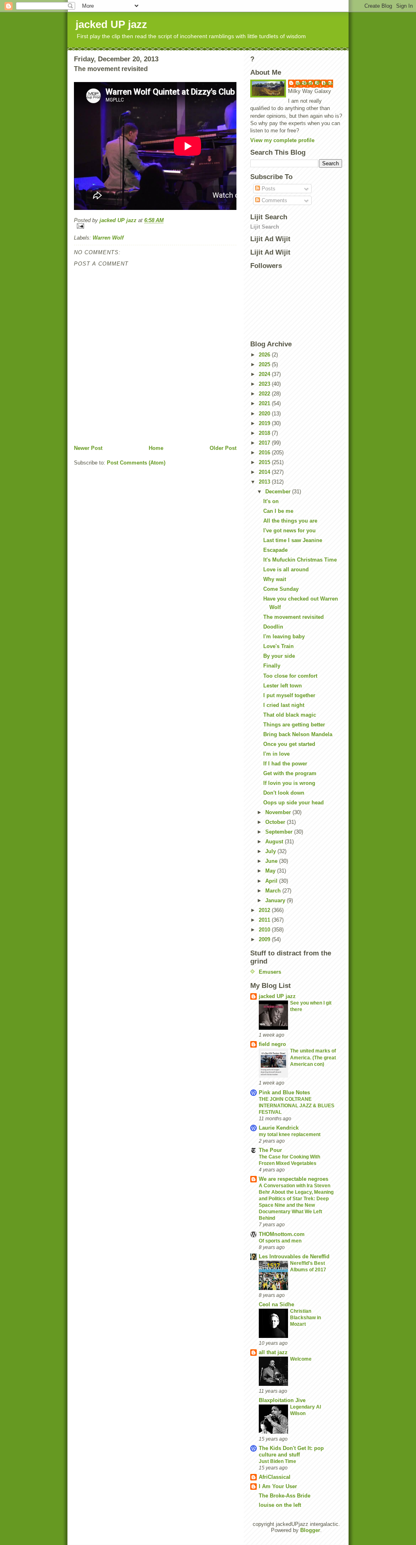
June (272, 861)
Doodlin (273, 627)
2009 (265, 939)
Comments (273, 200)
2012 (265, 910)
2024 (265, 374)
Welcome (301, 1359)
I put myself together (289, 695)
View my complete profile (282, 140)
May (271, 871)
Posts (267, 189)
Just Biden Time (277, 1461)
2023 (265, 384)
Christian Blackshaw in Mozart (305, 1317)
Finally (271, 666)
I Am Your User (278, 1486)
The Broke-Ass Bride (284, 1496)
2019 (265, 423)
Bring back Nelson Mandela (297, 734)
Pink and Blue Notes (284, 1092)
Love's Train (278, 646)
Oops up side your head (293, 803)
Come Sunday (281, 589)
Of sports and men (280, 1241)
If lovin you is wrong (289, 783)
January (276, 900)
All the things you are (290, 521)
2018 (265, 433)
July (271, 851)
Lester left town (282, 686)
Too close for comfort (290, 676)
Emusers (270, 972)
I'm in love (276, 754)
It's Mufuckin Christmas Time (300, 560)
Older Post (223, 448)
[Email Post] (155, 226)
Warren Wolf (108, 238)
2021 (265, 403)
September (279, 832)
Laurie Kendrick (279, 1128)
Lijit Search (264, 227)
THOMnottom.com (282, 1234)
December (278, 491)
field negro (272, 1044)
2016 (265, 452)
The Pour (270, 1150)
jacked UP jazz (111, 24)
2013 (265, 482)
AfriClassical (274, 1477)
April (272, 881)
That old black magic (289, 715)
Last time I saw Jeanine (292, 540)
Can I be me (278, 511)
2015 (265, 462)
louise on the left (280, 1505)
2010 (265, 930)
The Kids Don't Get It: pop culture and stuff (291, 1451)
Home (156, 448)
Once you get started (289, 744)
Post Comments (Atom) (136, 463)
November (278, 812)
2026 (265, 355)
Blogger (310, 1530)
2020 (265, 414)
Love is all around (286, 569)
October (276, 822)
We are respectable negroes (293, 1179)
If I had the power (285, 764)
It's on (271, 501)
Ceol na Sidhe (276, 1304)
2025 (265, 364)
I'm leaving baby (284, 636)
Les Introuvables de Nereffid (294, 1256)
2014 (265, 472)
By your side (279, 656)
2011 (265, 920)
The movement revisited (293, 617)
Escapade (275, 550)
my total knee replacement (290, 1134)
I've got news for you (289, 530)
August (275, 841)
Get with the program (289, 773)
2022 (265, 394)
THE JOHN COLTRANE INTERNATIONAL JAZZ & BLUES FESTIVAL (296, 1105)
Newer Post (88, 448)
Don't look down (283, 793)
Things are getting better (294, 725)
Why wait (274, 579)
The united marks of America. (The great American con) (313, 1057)
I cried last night (283, 705)
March (273, 891)
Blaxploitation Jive (282, 1400)
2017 (265, 443)
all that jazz (273, 1352)
